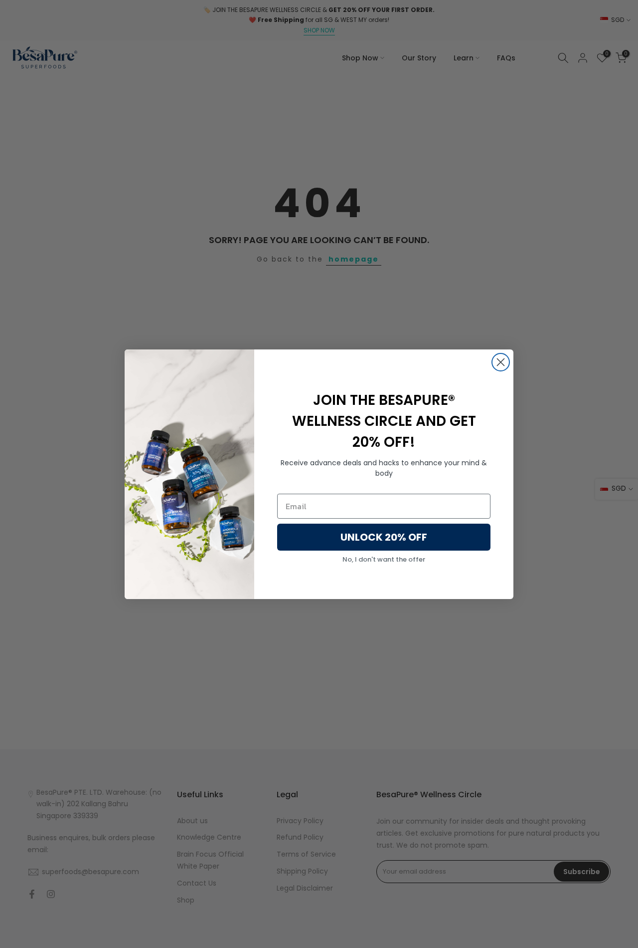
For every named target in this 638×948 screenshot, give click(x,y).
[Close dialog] (500, 362)
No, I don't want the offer (383, 559)
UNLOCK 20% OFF (383, 537)
